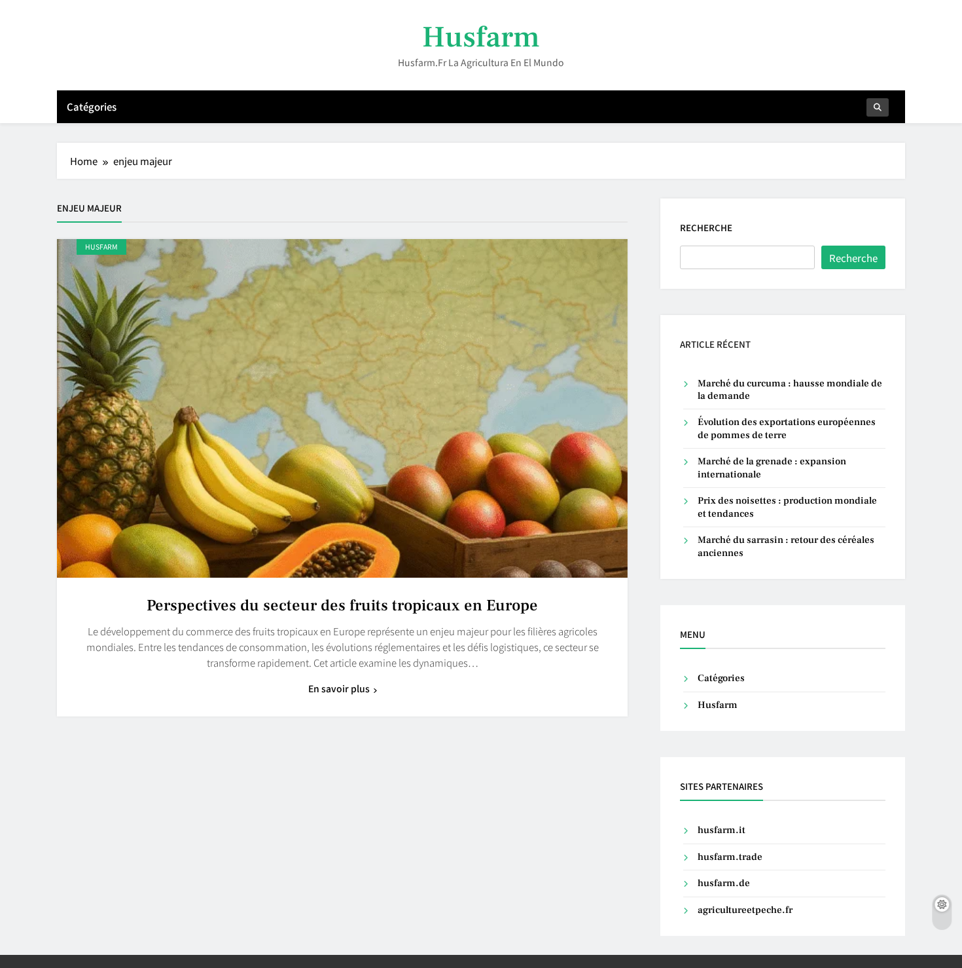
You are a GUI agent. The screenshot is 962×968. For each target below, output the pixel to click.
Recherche (706, 227)
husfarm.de (724, 883)
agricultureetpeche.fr (745, 910)
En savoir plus (339, 688)
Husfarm (481, 37)
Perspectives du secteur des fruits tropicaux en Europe (342, 605)
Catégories (91, 106)
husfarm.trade (730, 857)
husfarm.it (721, 830)
